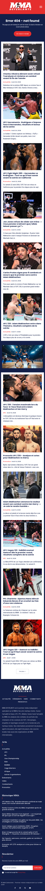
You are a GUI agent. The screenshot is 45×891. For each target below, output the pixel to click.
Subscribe (37, 868)
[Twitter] (25, 888)
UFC (4, 413)
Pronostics (7, 181)
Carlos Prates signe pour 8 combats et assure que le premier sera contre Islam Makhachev (22, 274)
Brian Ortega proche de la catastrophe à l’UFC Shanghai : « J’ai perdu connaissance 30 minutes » (21, 833)
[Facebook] (15, 888)
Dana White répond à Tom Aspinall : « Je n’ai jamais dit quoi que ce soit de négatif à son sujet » (21, 815)
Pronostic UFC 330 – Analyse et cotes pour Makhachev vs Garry (21, 456)
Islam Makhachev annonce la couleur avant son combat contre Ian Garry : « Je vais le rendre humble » (22, 503)
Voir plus (21, 671)
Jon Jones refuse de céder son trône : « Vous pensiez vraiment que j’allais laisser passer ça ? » (22, 223)
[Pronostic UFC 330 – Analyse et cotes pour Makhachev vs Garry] (22, 438)
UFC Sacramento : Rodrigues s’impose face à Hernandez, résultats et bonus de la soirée (22, 124)
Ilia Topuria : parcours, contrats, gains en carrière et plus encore (22, 839)
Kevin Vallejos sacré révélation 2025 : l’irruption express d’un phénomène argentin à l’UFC (20, 827)
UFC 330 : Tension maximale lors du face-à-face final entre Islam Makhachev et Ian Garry (20, 406)
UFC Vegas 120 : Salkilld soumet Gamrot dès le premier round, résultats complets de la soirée (18, 552)
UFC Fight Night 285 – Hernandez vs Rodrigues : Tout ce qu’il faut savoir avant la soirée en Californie (20, 175)
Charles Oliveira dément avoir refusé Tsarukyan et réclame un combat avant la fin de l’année (21, 76)
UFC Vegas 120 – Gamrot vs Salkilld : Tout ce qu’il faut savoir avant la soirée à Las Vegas (22, 651)
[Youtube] (30, 888)
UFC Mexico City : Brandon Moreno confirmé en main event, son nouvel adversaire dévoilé (22, 802)
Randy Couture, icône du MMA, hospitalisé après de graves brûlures (21, 809)
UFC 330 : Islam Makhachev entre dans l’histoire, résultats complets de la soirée (22, 325)
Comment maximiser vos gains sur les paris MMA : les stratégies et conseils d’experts (22, 821)
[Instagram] (20, 888)
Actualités (7, 82)
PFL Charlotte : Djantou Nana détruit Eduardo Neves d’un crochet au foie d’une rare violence (21, 600)
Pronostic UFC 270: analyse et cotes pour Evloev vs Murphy (21, 845)
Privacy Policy (21, 872)
